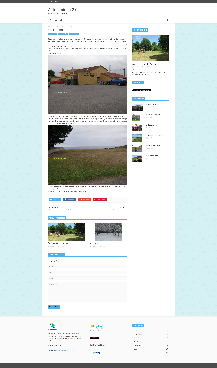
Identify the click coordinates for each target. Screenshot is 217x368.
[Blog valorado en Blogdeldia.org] (96, 326)
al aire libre (151, 338)
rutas (151, 349)
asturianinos (57, 26)
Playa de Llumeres (119, 210)
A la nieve (94, 243)
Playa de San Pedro (152, 156)
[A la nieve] (108, 231)
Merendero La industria (153, 115)
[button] (167, 19)
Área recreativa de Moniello (154, 135)
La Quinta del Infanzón (153, 145)
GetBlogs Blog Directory (98, 345)
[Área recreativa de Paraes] (66, 231)
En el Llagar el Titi (151, 125)
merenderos (74, 34)
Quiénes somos (53, 1)
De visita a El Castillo (152, 104)
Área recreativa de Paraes (59, 243)
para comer (151, 353)
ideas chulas (63, 34)
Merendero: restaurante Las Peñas (60, 210)
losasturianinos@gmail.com (64, 350)
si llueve (151, 342)
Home (50, 26)
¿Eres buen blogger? (95, 330)
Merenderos (138, 98)
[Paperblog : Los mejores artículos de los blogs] (95, 353)
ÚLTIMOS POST (140, 30)
